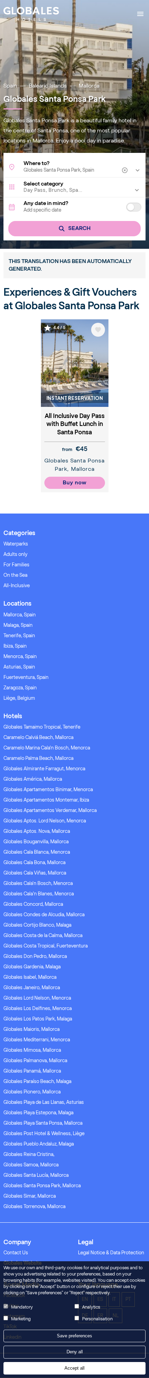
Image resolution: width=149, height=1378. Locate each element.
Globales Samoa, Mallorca (31, 1165)
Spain (10, 85)
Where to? (37, 163)
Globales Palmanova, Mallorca (35, 1061)
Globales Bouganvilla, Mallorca (36, 842)
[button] (74, 190)
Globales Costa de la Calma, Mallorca (42, 935)
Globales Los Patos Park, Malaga (37, 1019)
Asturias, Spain (19, 667)
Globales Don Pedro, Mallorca (35, 956)
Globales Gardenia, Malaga (32, 967)
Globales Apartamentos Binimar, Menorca (48, 790)
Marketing (20, 1318)
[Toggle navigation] (140, 14)
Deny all (75, 1351)
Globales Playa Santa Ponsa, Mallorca (42, 1123)
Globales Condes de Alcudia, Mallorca (44, 915)
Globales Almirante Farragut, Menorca (44, 769)
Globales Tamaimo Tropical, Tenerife (41, 727)
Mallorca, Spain (19, 615)
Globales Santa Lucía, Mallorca (36, 1175)
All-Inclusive (16, 586)
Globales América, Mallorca (32, 779)
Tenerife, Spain (19, 636)
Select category (43, 184)
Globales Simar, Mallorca (29, 1196)
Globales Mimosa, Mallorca (32, 1050)
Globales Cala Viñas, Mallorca (34, 873)
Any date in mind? (46, 203)
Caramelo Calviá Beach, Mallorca (38, 737)
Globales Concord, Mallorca (33, 904)
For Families (16, 565)
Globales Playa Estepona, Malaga (38, 1113)
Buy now (75, 482)
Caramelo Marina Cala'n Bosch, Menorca (46, 748)
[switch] (133, 207)
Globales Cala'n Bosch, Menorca (38, 883)
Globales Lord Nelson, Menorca (37, 998)
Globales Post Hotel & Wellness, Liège (44, 1134)
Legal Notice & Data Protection (111, 1253)
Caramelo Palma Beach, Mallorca (38, 758)
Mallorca (89, 85)
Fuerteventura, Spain (26, 677)
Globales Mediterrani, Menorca (36, 1040)
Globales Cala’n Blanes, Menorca (38, 894)
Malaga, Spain (18, 625)
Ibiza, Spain (15, 646)
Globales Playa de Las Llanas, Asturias (43, 1102)
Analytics (91, 1307)
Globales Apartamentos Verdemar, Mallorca (50, 810)
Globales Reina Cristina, (28, 1154)
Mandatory (22, 1307)
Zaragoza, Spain (20, 688)
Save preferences (74, 1335)
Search (79, 228)
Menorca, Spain (20, 656)
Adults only (15, 554)
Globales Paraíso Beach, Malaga (37, 1081)
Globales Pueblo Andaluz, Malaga (38, 1144)
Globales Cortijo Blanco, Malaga (37, 925)
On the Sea (15, 575)
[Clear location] (125, 170)
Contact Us (15, 1253)
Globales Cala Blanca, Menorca (36, 852)
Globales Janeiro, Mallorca (31, 988)
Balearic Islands (48, 85)
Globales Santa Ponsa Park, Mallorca (42, 1186)
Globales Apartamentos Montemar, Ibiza (46, 800)
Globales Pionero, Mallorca (32, 1092)
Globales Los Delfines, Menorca (37, 1008)
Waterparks (15, 544)
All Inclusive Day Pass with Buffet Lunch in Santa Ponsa (75, 424)
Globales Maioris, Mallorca (31, 1029)
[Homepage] (31, 14)
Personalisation (97, 1318)
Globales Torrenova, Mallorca (34, 1206)
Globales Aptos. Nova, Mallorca (36, 831)
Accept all (74, 1368)
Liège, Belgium (19, 698)
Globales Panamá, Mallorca (32, 1071)
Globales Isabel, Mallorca (29, 977)
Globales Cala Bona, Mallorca (34, 863)
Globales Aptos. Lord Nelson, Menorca (44, 821)
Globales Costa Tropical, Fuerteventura (45, 946)
